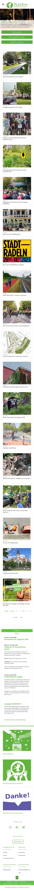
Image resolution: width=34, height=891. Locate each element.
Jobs (19, 872)
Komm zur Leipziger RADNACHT (16, 29)
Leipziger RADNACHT (12, 704)
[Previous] (3, 19)
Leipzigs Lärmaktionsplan (10, 573)
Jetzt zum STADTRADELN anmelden (13, 265)
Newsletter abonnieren (17, 42)
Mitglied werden (7, 869)
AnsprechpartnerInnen (8, 858)
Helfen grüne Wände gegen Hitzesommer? (15, 387)
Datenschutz (23, 881)
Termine (17, 630)
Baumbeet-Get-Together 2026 (16, 639)
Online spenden (17, 32)
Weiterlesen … (19, 68)
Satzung (5, 855)
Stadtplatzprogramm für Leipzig (12, 107)
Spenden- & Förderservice (13, 813)
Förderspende (22, 855)
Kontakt (16, 881)
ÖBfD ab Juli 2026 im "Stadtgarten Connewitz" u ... (17, 479)
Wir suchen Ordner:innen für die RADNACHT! (16, 326)
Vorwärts (15, 617)
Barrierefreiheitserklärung (11, 883)
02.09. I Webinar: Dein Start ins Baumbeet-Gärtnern (15, 511)
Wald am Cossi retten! (17, 29)
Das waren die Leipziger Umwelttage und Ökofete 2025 (16, 604)
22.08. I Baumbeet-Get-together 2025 (14, 417)
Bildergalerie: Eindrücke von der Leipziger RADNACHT (15, 203)
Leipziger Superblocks (9, 448)
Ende (21, 617)
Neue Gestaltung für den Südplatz (13, 77)
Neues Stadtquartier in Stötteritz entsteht (15, 356)
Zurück (12, 611)
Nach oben (17, 877)
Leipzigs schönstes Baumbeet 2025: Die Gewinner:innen (14, 138)
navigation (3, 4)
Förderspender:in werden (17, 37)
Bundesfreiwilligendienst (24, 869)
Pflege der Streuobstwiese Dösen (15, 648)
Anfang (6, 611)
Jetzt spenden (8, 754)
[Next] (31, 19)
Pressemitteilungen (25, 883)
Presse (17, 633)
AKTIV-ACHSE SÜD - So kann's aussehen (14, 295)
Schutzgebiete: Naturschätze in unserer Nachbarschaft (15, 171)
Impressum (9, 881)
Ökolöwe (5, 852)
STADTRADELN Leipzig (13, 677)
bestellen (18, 842)
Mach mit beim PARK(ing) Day (11, 234)
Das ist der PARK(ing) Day (10, 543)
